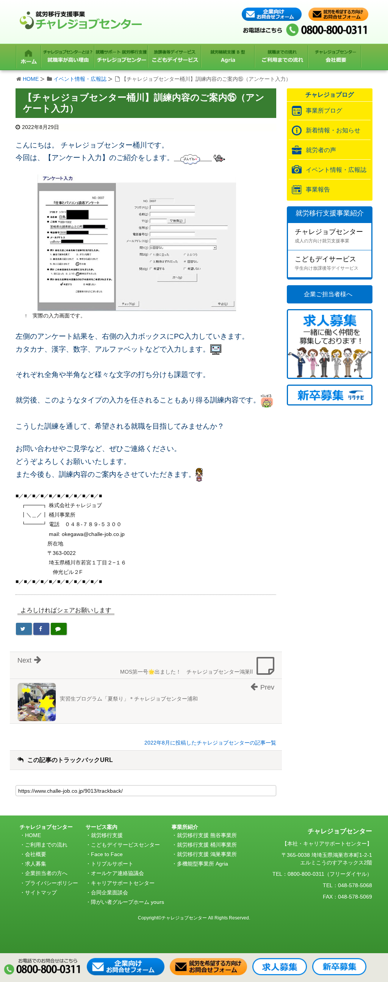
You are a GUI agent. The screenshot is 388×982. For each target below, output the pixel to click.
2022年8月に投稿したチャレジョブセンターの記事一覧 (210, 743)
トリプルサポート (112, 864)
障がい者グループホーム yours (127, 902)
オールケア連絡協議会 (117, 873)
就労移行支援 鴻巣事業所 (207, 854)
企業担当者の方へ (46, 873)
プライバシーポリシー (51, 883)
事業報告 (318, 189)
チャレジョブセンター (329, 236)
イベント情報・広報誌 (79, 79)
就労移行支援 (107, 835)
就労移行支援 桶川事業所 (207, 845)
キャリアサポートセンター (123, 883)
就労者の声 (321, 150)
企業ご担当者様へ (328, 294)
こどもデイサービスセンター (125, 845)
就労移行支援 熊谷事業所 (207, 835)
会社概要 (35, 854)
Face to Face (107, 854)
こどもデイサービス (326, 263)
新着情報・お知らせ (333, 130)
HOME (31, 79)
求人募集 (35, 864)
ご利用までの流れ (46, 845)
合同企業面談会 (109, 892)
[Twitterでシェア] (24, 629)
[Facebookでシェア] (41, 629)
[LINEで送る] (59, 629)
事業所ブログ (324, 110)
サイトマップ (41, 892)
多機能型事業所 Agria (202, 864)
